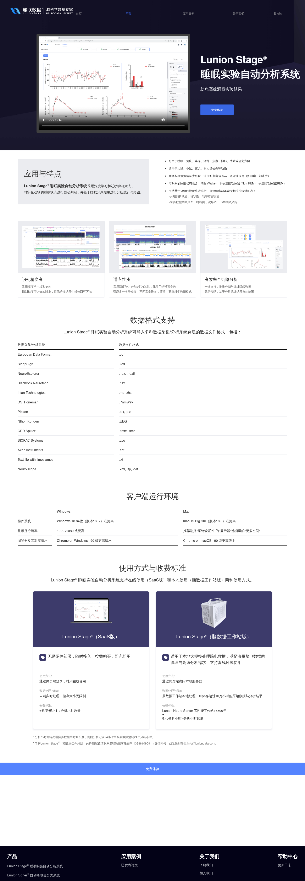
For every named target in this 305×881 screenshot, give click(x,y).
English (278, 13)
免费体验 (217, 110)
